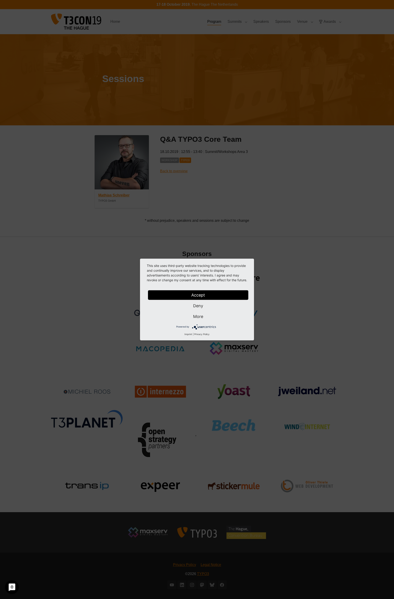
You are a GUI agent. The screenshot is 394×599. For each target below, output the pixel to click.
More (198, 316)
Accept (198, 295)
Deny (198, 305)
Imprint (188, 334)
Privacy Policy (202, 334)
